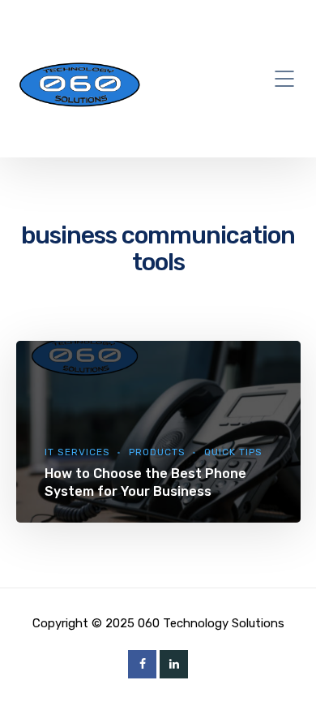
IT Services (77, 452)
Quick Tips (233, 452)
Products (157, 452)
